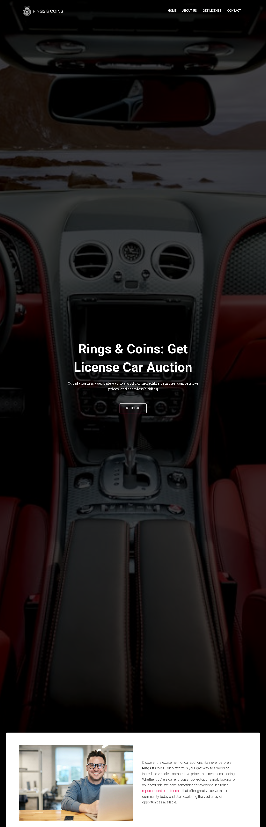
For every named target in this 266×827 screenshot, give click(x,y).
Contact (234, 10)
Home (172, 10)
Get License (212, 10)
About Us (189, 10)
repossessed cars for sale (161, 791)
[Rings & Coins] (43, 11)
